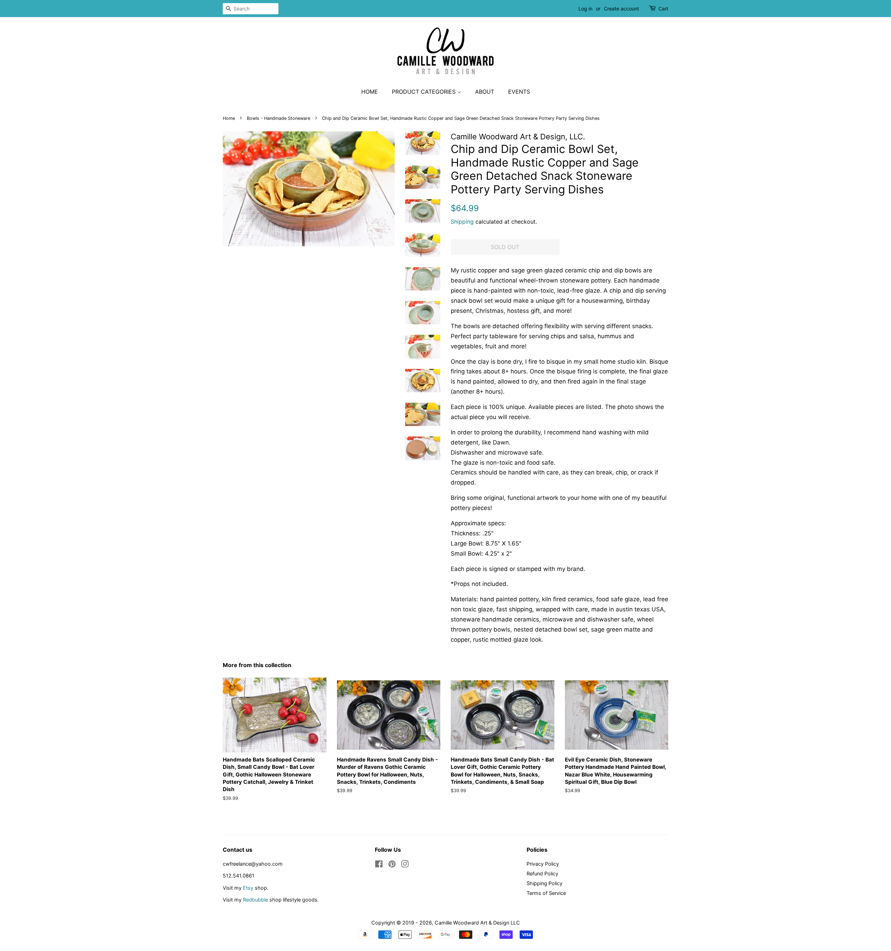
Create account (621, 8)
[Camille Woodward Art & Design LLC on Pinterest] (392, 865)
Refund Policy (542, 873)
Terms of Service (546, 893)
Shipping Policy (544, 883)
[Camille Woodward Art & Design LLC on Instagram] (405, 865)
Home (369, 91)
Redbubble (255, 900)
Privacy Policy (543, 864)
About (484, 91)
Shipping (462, 221)
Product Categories (424, 91)
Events (519, 91)
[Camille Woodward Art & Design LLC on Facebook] (379, 865)
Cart (663, 8)
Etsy (248, 888)
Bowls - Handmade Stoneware (278, 118)
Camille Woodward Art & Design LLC (477, 923)
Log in (585, 8)
